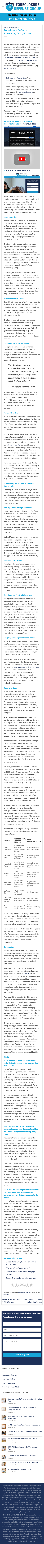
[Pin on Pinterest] (27, 1285)
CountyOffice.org (31, 124)
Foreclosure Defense (11, 27)
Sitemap (23, 1541)
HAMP (27, 974)
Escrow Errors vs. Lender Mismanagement (21, 1278)
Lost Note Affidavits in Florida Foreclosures (24, 1425)
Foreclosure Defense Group (27, 60)
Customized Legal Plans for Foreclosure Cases (25, 1432)
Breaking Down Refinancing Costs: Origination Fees (25, 1400)
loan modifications (26, 92)
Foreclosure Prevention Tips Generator (22, 1456)
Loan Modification (8, 1379)
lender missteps (10, 68)
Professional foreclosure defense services (19, 58)
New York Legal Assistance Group (26, 667)
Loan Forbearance (8, 1383)
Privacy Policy (31, 1541)
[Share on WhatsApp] (12, 1285)
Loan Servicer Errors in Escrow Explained (23, 1462)
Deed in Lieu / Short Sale (10, 1387)
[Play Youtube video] (22, 159)
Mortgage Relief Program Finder (19, 1469)
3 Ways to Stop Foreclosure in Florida (20, 1268)
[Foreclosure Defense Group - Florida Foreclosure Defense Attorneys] (23, 7)
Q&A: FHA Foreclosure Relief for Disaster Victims (23, 1448)
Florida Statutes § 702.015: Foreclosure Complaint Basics (22, 1409)
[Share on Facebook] (16, 1285)
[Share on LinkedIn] (31, 1285)
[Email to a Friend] (24, 1285)
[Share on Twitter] (20, 1285)
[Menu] (3, 6)
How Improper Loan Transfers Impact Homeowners (21, 1417)
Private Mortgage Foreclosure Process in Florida (23, 1439)
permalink (6, 1294)
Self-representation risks (16, 78)
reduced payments (13, 445)
